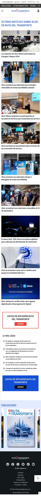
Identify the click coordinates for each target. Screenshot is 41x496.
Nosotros (20, 475)
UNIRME (20, 324)
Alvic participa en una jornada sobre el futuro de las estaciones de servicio (20, 147)
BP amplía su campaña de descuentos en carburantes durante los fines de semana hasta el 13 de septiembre (19, 343)
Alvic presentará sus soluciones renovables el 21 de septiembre (20, 209)
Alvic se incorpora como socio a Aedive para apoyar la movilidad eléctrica (18, 271)
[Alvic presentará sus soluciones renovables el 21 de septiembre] (20, 195)
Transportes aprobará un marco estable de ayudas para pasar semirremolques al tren (20, 369)
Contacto (20, 473)
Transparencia (20, 480)
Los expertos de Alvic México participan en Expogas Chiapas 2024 (18, 55)
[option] (20, 428)
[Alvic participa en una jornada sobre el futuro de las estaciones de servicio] (20, 133)
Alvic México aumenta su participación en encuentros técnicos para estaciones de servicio (20, 117)
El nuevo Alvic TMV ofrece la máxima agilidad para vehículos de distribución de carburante (19, 240)
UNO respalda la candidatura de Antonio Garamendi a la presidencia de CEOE (20, 358)
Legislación (17, 2)
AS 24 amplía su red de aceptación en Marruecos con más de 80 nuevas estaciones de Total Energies (20, 364)
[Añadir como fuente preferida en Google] (37, 478)
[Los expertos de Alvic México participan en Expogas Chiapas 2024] (20, 41)
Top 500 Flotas (31, 2)
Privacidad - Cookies (20, 485)
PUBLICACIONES (6, 6)
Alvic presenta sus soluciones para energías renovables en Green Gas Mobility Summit (18, 86)
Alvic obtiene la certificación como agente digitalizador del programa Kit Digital (18, 302)
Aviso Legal (20, 477)
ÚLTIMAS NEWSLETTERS (20, 6)
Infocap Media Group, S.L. (23, 489)
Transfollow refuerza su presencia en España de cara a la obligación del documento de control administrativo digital (19, 351)
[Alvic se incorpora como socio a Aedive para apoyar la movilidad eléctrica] (20, 257)
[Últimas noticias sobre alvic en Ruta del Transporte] (20, 10)
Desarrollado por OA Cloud (20, 492)
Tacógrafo (23, 2)
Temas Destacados (7, 2)
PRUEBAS (33, 6)
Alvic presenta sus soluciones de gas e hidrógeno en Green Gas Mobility (16, 178)
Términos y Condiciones (20, 482)
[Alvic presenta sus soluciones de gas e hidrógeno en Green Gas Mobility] (20, 164)
